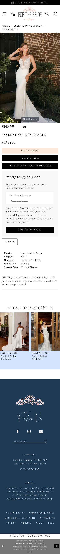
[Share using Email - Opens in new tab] (24, 126)
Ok (57, 546)
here (30, 552)
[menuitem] (4, 14)
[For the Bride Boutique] (30, 14)
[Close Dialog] (3, 546)
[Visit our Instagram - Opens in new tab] (29, 432)
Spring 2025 (11, 29)
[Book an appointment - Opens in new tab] (55, 14)
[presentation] (14, 331)
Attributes (9, 241)
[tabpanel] (30, 78)
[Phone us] (13, 14)
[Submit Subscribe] (44, 441)
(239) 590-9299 (30, 469)
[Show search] (47, 14)
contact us (48, 281)
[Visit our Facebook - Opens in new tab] (18, 432)
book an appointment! (14, 284)
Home (6, 26)
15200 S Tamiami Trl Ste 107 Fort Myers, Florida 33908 (30, 462)
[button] (4, 14)
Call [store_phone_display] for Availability (30, 166)
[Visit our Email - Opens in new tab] (41, 432)
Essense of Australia (28, 26)
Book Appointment (30, 158)
